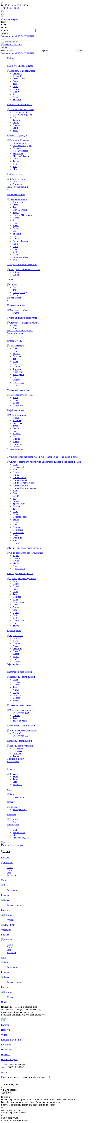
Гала (15, 325)
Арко (15, 540)
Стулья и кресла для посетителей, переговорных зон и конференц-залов (43, 457)
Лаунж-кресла (14, 630)
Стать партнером (9, 19)
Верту (16, 522)
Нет (9, 1093)
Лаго (15, 254)
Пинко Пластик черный (25, 488)
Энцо (15, 117)
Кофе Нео (17, 423)
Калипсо (17, 420)
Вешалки (11, 769)
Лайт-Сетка (18, 532)
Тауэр (16, 425)
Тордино (17, 369)
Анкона (16, 125)
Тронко (16, 756)
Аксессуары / (17, 845)
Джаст (16, 402)
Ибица (16, 272)
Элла (15, 361)
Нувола (16, 527)
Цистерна (17, 444)
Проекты (5, 1054)
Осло (15, 464)
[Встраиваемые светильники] (22, 730)
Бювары (11, 802)
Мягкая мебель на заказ (18, 390)
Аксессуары (13, 761)
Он (14, 623)
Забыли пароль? (9, 36)
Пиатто (16, 715)
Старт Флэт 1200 (21, 713)
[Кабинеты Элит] (16, 179)
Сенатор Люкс (20, 517)
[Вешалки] (12, 774)
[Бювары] (12, 807)
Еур (15, 181)
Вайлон (16, 697)
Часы (9, 789)
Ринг (15, 86)
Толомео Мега (20, 720)
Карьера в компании (11, 1039)
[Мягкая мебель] (15, 345)
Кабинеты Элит (15, 174)
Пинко (16, 475)
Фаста (16, 313)
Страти (16, 446)
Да (3, 1093)
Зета (15, 782)
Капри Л (17, 638)
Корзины (11, 814)
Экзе (15, 231)
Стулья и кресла (15, 449)
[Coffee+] (12, 284)
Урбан (16, 501)
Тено (15, 359)
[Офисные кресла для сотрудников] (25, 553)
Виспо (16, 377)
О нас (4, 1002)
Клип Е (16, 469)
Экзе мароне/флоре (22, 114)
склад (4, 1072)
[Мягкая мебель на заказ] (20, 395)
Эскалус (17, 682)
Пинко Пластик (20, 485)
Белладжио (18, 374)
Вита (15, 397)
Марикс (17, 563)
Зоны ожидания (15, 333)
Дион (15, 566)
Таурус (16, 594)
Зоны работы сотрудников (20, 330)
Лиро (15, 364)
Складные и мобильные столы (22, 264)
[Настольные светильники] (21, 677)
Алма (15, 535)
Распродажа (13, 824)
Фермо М (17, 76)
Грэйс (16, 612)
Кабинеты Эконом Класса (20, 66)
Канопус (17, 695)
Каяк (15, 640)
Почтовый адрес (9, 1059)
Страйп (16, 586)
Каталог (5, 1025)
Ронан (16, 607)
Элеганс (17, 661)
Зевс (15, 610)
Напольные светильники (19, 741)
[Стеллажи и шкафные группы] (23, 322)
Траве (16, 718)
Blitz (15, 830)
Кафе (15, 287)
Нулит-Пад (18, 620)
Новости (5, 1030)
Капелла (17, 433)
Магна (16, 519)
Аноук (16, 690)
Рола (15, 94)
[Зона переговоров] (17, 199)
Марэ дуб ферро (21, 156)
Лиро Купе (18, 372)
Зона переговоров (16, 194)
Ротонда (17, 89)
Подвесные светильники (19, 705)
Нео (15, 351)
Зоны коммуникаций (17, 187)
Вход (4, 47)
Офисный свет (14, 664)
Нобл (15, 659)
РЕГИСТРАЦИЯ (26, 36)
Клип (15, 490)
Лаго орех (18, 148)
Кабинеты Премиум (17, 135)
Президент (18, 184)
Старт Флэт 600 (20, 736)
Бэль (15, 223)
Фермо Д (17, 73)
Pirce (15, 835)
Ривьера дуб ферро (22, 145)
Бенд (15, 589)
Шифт (16, 274)
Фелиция (17, 537)
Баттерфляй (18, 467)
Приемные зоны (15, 297)
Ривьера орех (19, 143)
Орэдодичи (18, 797)
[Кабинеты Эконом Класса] (21, 71)
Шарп (16, 583)
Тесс (15, 687)
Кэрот (16, 555)
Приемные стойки (16, 305)
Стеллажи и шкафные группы (22, 318)
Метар (16, 169)
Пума (15, 400)
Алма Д (16, 651)
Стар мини (18, 748)
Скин (15, 511)
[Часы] (10, 794)
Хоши (16, 700)
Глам (15, 591)
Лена (15, 679)
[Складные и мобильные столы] (23, 269)
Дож (15, 164)
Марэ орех (18, 153)
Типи (15, 779)
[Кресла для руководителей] (21, 578)
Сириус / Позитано (22, 215)
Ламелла (17, 356)
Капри (16, 472)
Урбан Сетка (19, 503)
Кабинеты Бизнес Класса (19, 104)
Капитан (17, 597)
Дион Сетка (19, 568)
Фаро (15, 328)
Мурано (17, 99)
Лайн (15, 581)
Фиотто (16, 380)
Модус (16, 625)
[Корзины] (12, 819)
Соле (15, 493)
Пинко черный (20, 480)
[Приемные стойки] (17, 310)
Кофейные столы (15, 410)
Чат (14, 498)
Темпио (16, 120)
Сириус (16, 91)
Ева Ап (16, 353)
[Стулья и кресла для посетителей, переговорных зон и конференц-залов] (44, 462)
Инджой (17, 439)
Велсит (16, 506)
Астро (16, 217)
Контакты (6, 1044)
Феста (16, 428)
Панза (16, 684)
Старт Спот (18, 733)
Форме (16, 822)
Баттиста (17, 784)
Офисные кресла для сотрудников (24, 548)
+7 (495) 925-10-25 (10, 8)
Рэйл (15, 158)
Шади (16, 692)
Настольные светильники (20, 672)
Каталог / (6, 845)
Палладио (18, 405)
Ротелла (17, 753)
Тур (14, 207)
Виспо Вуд (18, 382)
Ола (15, 249)
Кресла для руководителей (20, 573)
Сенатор (17, 514)
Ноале (16, 225)
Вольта (16, 366)
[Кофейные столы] (16, 415)
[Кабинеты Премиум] (18, 140)
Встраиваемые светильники (21, 725)
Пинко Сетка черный (23, 482)
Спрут (16, 418)
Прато (16, 348)
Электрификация (15, 759)
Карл (15, 599)
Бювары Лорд (20, 809)
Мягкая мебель (14, 341)
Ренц (15, 128)
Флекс (16, 81)
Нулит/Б (17, 543)
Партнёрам (6, 1049)
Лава (15, 97)
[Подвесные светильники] (20, 710)
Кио (15, 166)
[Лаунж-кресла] (15, 635)
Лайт (15, 615)
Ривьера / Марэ (20, 257)
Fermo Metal (19, 832)
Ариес (16, 560)
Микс (15, 776)
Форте (16, 122)
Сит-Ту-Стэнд (20, 210)
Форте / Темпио (20, 241)
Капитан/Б (18, 530)
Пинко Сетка (19, 477)
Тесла (15, 130)
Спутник (17, 558)
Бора (15, 431)
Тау (14, 509)
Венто (16, 385)
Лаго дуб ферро (20, 151)
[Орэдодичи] (8, 925)
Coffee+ (11, 279)
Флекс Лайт (18, 78)
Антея (16, 524)
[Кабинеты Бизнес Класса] (20, 109)
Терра (16, 84)
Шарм (16, 654)
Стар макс (18, 751)
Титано (16, 161)
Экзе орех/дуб (20, 112)
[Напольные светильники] (20, 745)
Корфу (16, 496)
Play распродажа (21, 837)
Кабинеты (12, 58)
